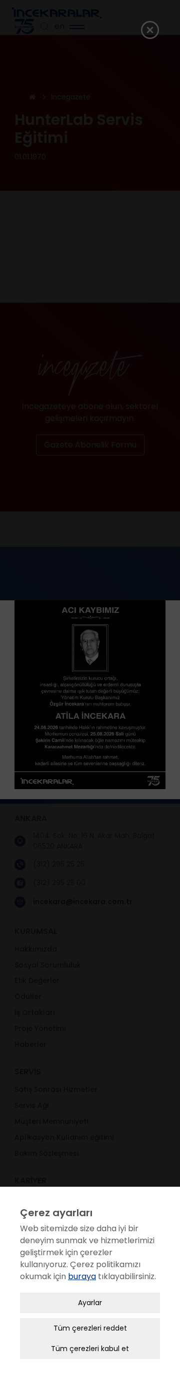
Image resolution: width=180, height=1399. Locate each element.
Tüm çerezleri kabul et (90, 1349)
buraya (82, 1276)
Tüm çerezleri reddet (90, 1328)
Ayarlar (90, 1303)
